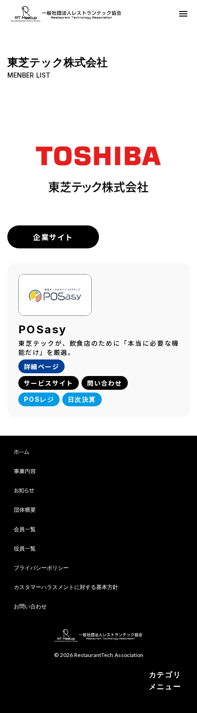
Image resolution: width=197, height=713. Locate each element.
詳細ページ (41, 366)
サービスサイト (48, 382)
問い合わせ (104, 382)
